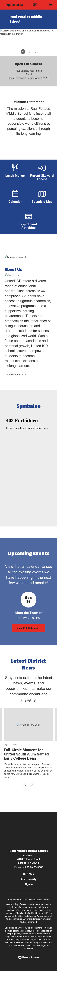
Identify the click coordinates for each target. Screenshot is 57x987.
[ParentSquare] (29, 957)
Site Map (28, 874)
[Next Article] (32, 784)
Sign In (29, 884)
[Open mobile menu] (50, 5)
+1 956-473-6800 (33, 867)
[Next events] (50, 628)
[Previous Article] (25, 784)
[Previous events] (7, 628)
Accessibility (28, 879)
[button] (15, 5)
